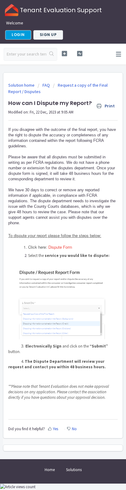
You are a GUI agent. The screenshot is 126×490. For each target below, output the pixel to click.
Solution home (21, 85)
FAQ (46, 85)
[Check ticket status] (80, 53)
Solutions (74, 469)
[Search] (51, 54)
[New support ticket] (64, 53)
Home (50, 469)
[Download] (52, 244)
